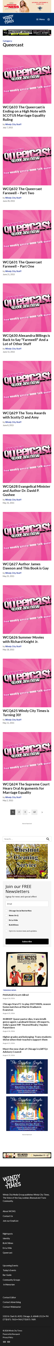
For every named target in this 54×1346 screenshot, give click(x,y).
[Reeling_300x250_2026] (27, 986)
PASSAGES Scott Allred (16, 994)
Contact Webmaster (12, 1307)
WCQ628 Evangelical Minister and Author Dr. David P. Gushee (26, 490)
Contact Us (8, 1216)
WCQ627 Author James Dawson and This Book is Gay (26, 566)
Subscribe (27, 941)
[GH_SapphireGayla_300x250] (27, 1093)
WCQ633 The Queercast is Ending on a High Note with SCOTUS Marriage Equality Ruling (24, 113)
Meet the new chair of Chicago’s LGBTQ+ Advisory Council (25, 1050)
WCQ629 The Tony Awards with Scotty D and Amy (24, 415)
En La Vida (7, 1248)
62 (34, 812)
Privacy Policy (8, 1337)
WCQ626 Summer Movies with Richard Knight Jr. (23, 639)
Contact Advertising (12, 1302)
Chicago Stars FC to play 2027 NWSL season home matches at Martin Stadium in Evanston (27, 1007)
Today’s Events (9, 1270)
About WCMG (9, 1211)
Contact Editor (9, 1297)
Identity (6, 1238)
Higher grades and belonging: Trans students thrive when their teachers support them (27, 1038)
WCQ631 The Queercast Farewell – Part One (22, 264)
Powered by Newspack (11, 1334)
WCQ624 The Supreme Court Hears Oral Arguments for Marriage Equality (26, 788)
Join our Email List (10, 1221)
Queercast (7, 1253)
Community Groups (11, 1280)
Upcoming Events (10, 1265)
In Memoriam (9, 1284)
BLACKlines (8, 1243)
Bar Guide (7, 1275)
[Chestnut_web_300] (27, 878)
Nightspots (8, 1234)
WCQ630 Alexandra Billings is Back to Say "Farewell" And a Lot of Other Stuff (26, 339)
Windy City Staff (13, 124)
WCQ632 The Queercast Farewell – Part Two (22, 191)
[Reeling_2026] (27, 1157)
